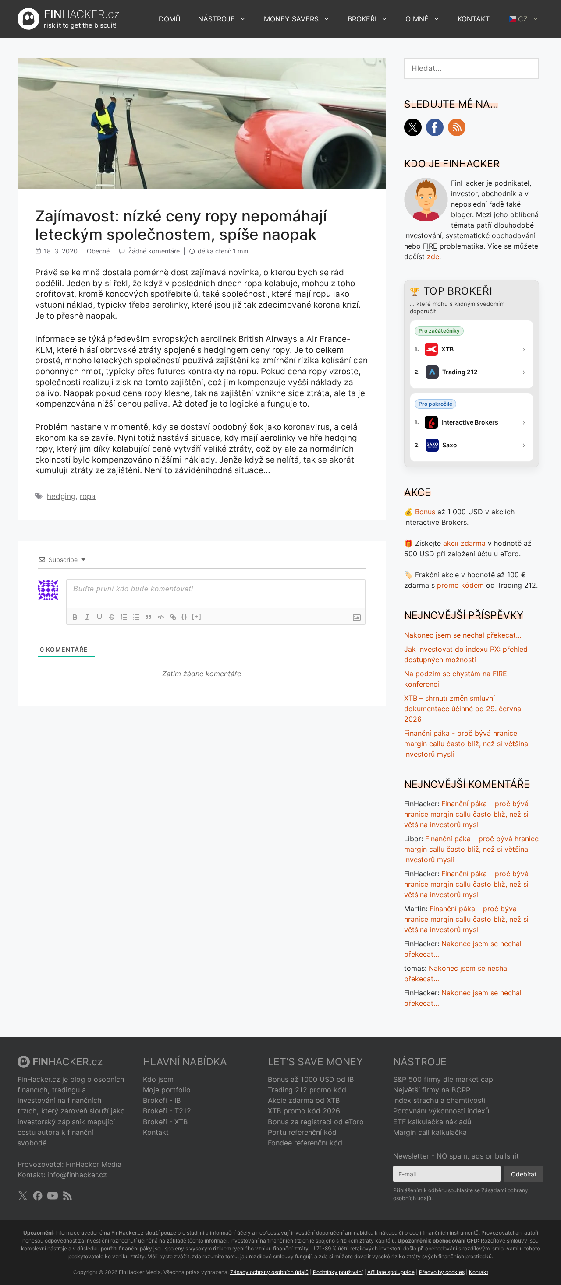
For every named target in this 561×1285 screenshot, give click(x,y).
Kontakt (474, 18)
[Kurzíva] (87, 617)
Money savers (291, 18)
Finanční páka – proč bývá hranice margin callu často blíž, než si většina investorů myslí (466, 814)
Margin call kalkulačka (430, 1132)
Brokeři (362, 18)
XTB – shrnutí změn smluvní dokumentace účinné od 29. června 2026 (462, 708)
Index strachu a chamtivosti (439, 1100)
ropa (88, 496)
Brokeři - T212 (167, 1110)
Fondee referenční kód (305, 1142)
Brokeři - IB (162, 1100)
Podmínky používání (338, 1272)
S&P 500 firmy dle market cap (443, 1079)
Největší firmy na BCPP (431, 1089)
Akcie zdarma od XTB (304, 1100)
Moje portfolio (167, 1089)
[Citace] (148, 617)
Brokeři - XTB (165, 1121)
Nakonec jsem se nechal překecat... (462, 635)
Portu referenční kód (302, 1132)
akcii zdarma (464, 543)
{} (184, 616)
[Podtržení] (99, 617)
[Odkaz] (173, 617)
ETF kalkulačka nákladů (432, 1121)
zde (433, 256)
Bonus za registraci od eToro (316, 1121)
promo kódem (460, 585)
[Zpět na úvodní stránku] (28, 19)
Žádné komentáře (154, 251)
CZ (523, 18)
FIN (82, 14)
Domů (170, 18)
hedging (61, 496)
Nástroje (216, 18)
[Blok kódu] (161, 617)
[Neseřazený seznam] (136, 617)
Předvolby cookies (442, 1272)
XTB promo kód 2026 (304, 1110)
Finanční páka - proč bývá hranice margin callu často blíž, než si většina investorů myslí (466, 743)
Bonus (425, 511)
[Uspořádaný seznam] (124, 617)
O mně (417, 18)
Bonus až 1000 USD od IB (311, 1079)
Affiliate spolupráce (391, 1272)
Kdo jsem (158, 1079)
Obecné (98, 251)
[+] (197, 616)
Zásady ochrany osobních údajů (269, 1272)
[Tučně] (75, 617)
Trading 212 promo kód (307, 1089)
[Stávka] (112, 617)
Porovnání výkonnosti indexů (441, 1110)
